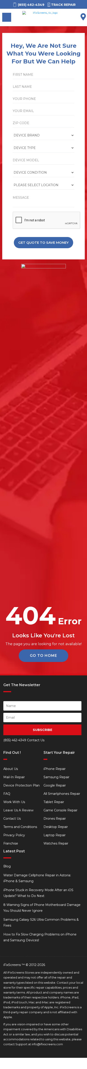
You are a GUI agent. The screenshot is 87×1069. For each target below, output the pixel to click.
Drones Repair (55, 819)
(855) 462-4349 (14, 740)
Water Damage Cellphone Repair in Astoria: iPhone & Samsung (37, 878)
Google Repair (55, 785)
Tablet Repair (54, 802)
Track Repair (63, 5)
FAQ (6, 794)
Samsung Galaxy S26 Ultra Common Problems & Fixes (41, 922)
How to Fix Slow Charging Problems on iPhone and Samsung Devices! (40, 937)
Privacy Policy (14, 835)
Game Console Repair (60, 810)
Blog (7, 866)
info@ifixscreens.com (47, 1044)
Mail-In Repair (14, 777)
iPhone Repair (55, 769)
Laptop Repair (55, 835)
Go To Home (43, 655)
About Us (10, 769)
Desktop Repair (56, 827)
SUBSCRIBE (42, 730)
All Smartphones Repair (62, 794)
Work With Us (14, 802)
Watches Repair (56, 843)
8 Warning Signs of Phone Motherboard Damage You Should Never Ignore (42, 908)
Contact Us (12, 819)
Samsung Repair (56, 777)
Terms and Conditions (20, 827)
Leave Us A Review (18, 810)
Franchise (10, 843)
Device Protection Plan (21, 785)
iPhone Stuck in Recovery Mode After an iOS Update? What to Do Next (38, 893)
